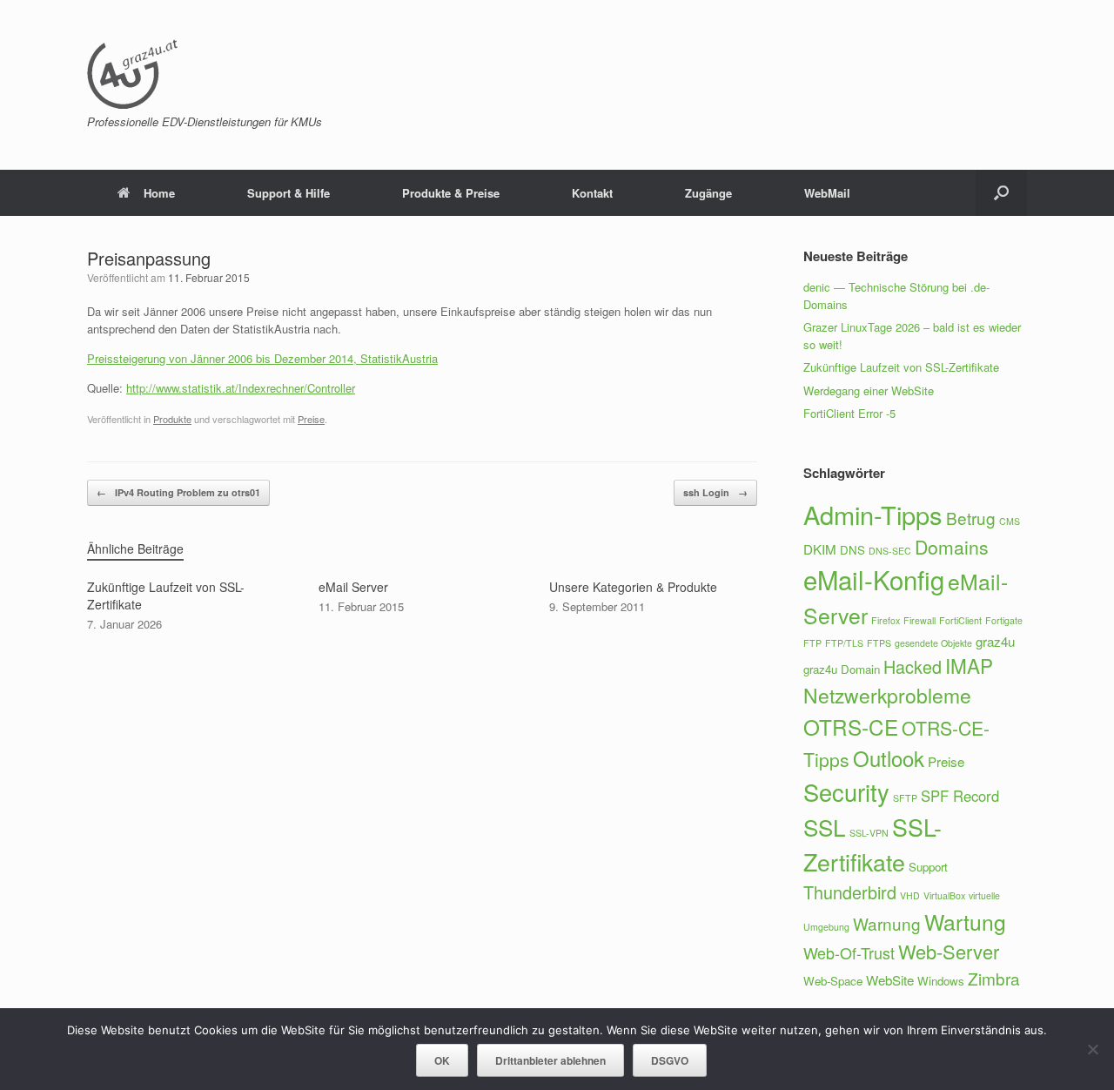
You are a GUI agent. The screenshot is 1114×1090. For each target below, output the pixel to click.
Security (846, 792)
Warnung (887, 923)
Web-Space (832, 980)
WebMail (827, 193)
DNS (852, 550)
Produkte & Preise (451, 193)
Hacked (912, 666)
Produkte (172, 419)
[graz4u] (132, 74)
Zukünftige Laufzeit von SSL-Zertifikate (901, 367)
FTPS (879, 642)
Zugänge (708, 193)
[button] (1001, 193)
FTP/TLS (844, 642)
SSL (824, 827)
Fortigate (1004, 620)
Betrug (971, 517)
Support (928, 866)
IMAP (969, 665)
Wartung (965, 921)
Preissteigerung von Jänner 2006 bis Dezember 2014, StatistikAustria (262, 358)
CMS (1009, 521)
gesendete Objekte (933, 642)
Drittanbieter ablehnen (550, 1060)
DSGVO (669, 1060)
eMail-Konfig (873, 579)
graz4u (995, 641)
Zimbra (994, 978)
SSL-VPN (869, 832)
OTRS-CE (850, 726)
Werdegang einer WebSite (868, 390)
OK (442, 1060)
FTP (812, 642)
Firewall (919, 620)
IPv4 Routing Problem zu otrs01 (178, 492)
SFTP (905, 797)
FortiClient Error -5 (849, 413)
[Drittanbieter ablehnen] (1092, 1049)
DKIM (819, 549)
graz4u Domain (841, 669)
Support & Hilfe (288, 193)
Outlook (888, 758)
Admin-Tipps (873, 514)
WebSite (890, 980)
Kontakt (592, 193)
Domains (952, 547)
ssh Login (715, 492)
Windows (940, 980)
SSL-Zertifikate (872, 844)
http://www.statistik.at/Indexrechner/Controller (240, 388)
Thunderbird (849, 892)
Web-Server (948, 951)
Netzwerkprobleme (887, 695)
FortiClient (960, 620)
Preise (311, 419)
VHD (910, 895)
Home (159, 193)
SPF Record (960, 795)
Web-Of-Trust (849, 952)
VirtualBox (944, 895)
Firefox (885, 620)
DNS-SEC (890, 550)
